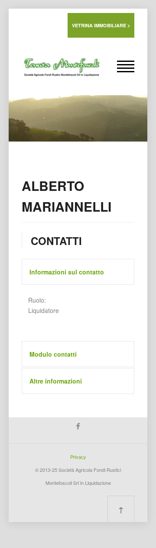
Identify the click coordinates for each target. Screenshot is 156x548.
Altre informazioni (55, 381)
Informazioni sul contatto (66, 272)
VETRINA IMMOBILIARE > (101, 25)
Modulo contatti (53, 354)
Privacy (78, 456)
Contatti (56, 240)
